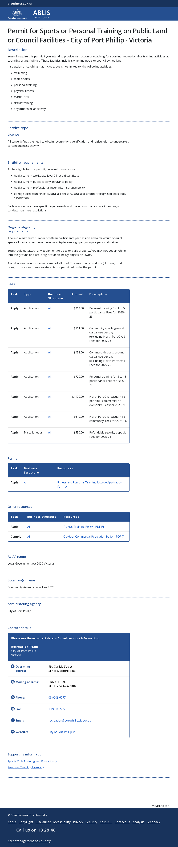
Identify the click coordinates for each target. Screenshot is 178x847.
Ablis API (106, 822)
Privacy (78, 822)
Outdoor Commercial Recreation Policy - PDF (93, 536)
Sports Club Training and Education (32, 761)
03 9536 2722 (57, 709)
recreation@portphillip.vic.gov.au (69, 720)
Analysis (138, 822)
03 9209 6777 (57, 697)
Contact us (122, 822)
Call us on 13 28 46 (36, 830)
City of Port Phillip (61, 732)
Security (91, 822)
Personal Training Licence (26, 767)
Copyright (26, 822)
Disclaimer (43, 822)
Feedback (153, 822)
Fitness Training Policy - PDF (83, 527)
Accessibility (62, 822)
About (12, 822)
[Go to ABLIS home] (29, 14)
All (49, 308)
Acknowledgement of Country (29, 841)
